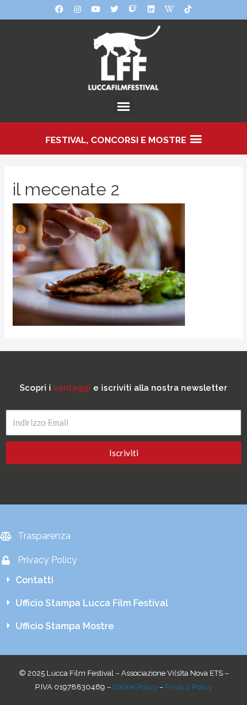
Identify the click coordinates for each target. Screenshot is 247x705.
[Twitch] (133, 9)
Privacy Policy (189, 687)
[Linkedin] (151, 9)
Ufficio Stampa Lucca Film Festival (92, 603)
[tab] (123, 580)
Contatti (34, 580)
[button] (123, 106)
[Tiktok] (188, 9)
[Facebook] (59, 9)
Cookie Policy (135, 687)
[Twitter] (114, 9)
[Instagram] (78, 9)
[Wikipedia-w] (169, 9)
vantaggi (72, 387)
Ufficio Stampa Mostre (65, 626)
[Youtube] (96, 9)
